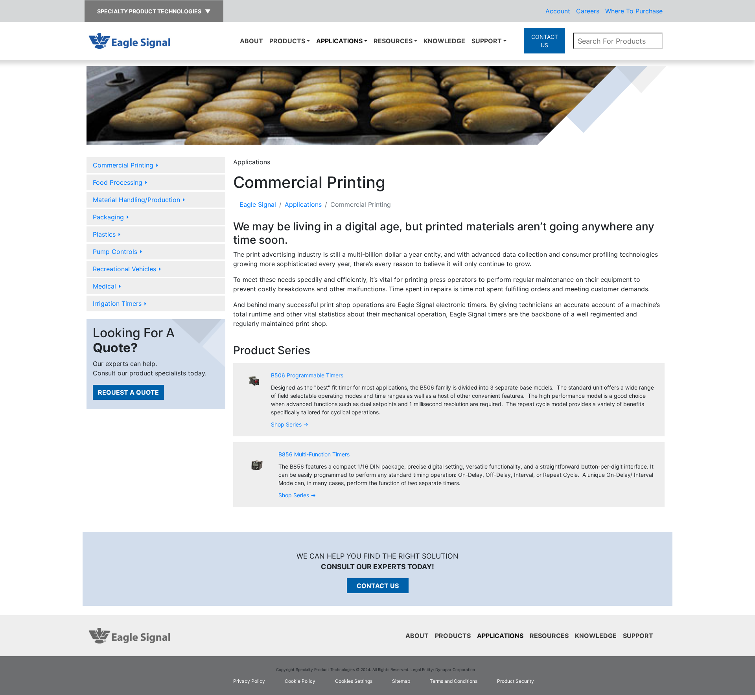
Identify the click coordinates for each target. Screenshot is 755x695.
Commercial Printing (126, 165)
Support (486, 41)
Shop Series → (289, 424)
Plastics (107, 234)
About (251, 41)
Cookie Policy (300, 681)
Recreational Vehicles (127, 269)
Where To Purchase (634, 11)
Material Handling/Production (139, 200)
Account (557, 11)
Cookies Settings (353, 681)
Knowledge (444, 41)
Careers (587, 11)
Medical (107, 286)
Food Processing (120, 182)
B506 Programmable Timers (307, 375)
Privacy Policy (249, 681)
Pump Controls (118, 252)
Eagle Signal (257, 204)
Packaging (111, 217)
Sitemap (401, 681)
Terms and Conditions (453, 681)
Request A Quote (128, 392)
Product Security (515, 681)
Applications (339, 41)
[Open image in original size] (129, 40)
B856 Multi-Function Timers (314, 454)
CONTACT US (544, 40)
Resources (393, 41)
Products (287, 41)
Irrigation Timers (120, 303)
